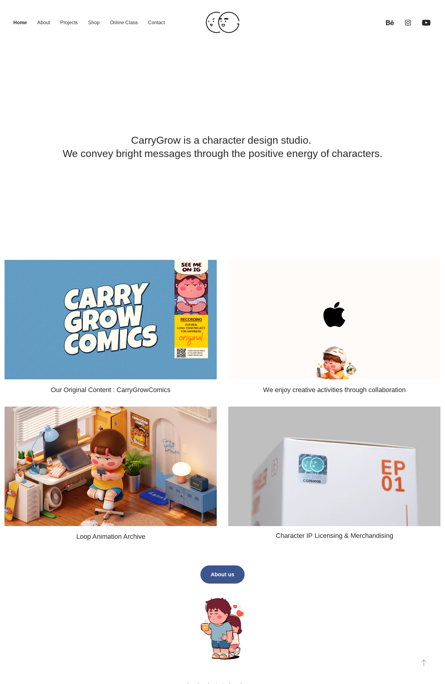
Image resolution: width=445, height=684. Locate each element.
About (43, 22)
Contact (156, 22)
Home (20, 22)
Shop (94, 22)
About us (222, 574)
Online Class (124, 22)
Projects (69, 22)
